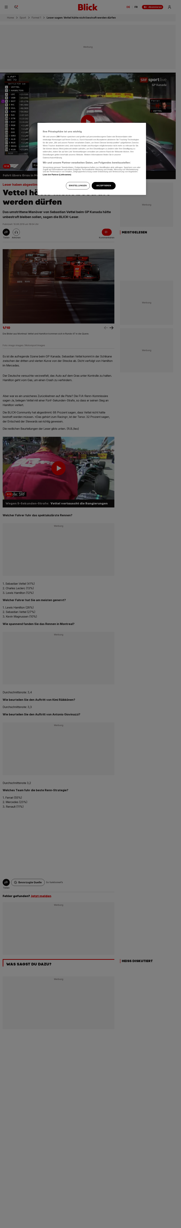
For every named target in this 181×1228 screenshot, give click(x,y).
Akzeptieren (103, 185)
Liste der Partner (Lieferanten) (57, 175)
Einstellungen (78, 185)
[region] (91, 159)
